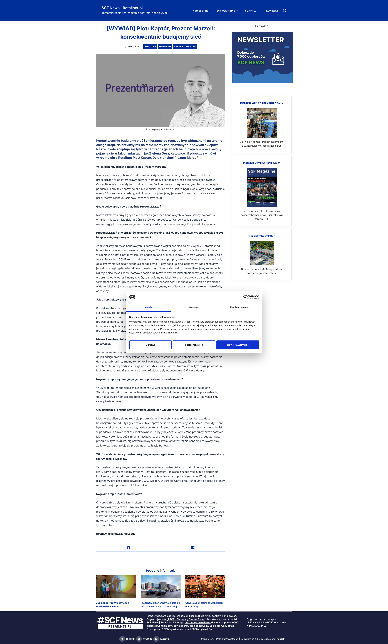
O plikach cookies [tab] (239, 307)
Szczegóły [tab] (194, 307)
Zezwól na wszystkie (238, 344)
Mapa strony (207, 638)
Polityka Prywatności (227, 638)
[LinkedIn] (193, 547)
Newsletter (201, 10)
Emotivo (150, 46)
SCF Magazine (226, 10)
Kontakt (272, 10)
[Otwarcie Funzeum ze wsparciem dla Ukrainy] (205, 586)
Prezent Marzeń (185, 46)
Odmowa (150, 344)
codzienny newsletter (198, 622)
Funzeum (165, 46)
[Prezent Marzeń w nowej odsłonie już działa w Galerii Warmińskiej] (161, 586)
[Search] (284, 10)
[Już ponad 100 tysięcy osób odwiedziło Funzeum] (116, 586)
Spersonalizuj (192, 344)
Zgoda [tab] (148, 307)
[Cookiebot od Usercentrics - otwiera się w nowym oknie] (245, 297)
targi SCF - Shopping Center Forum (184, 619)
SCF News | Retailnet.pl (122, 8)
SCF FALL (250, 10)
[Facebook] (128, 547)
